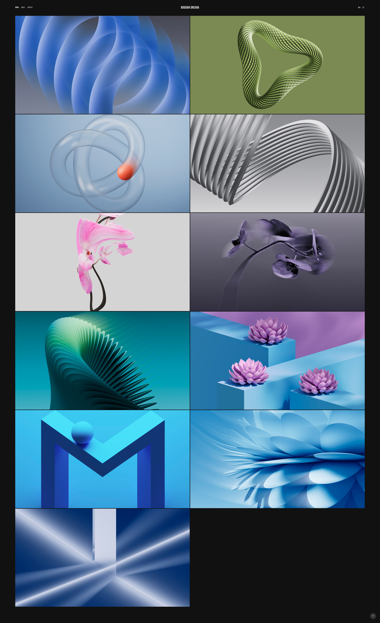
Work (17, 7)
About (23, 7)
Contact (30, 7)
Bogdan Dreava (190, 7)
